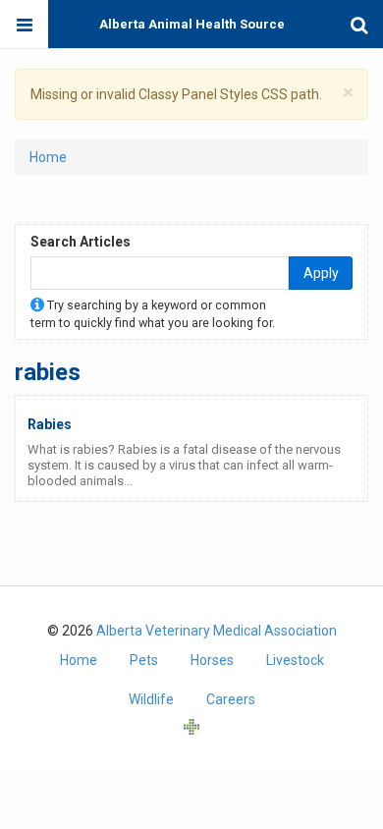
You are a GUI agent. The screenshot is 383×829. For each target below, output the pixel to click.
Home (48, 157)
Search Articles (80, 241)
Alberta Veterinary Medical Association (216, 630)
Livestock (295, 660)
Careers (230, 699)
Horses (212, 660)
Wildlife (151, 699)
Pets (144, 660)
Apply (321, 273)
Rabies (49, 424)
